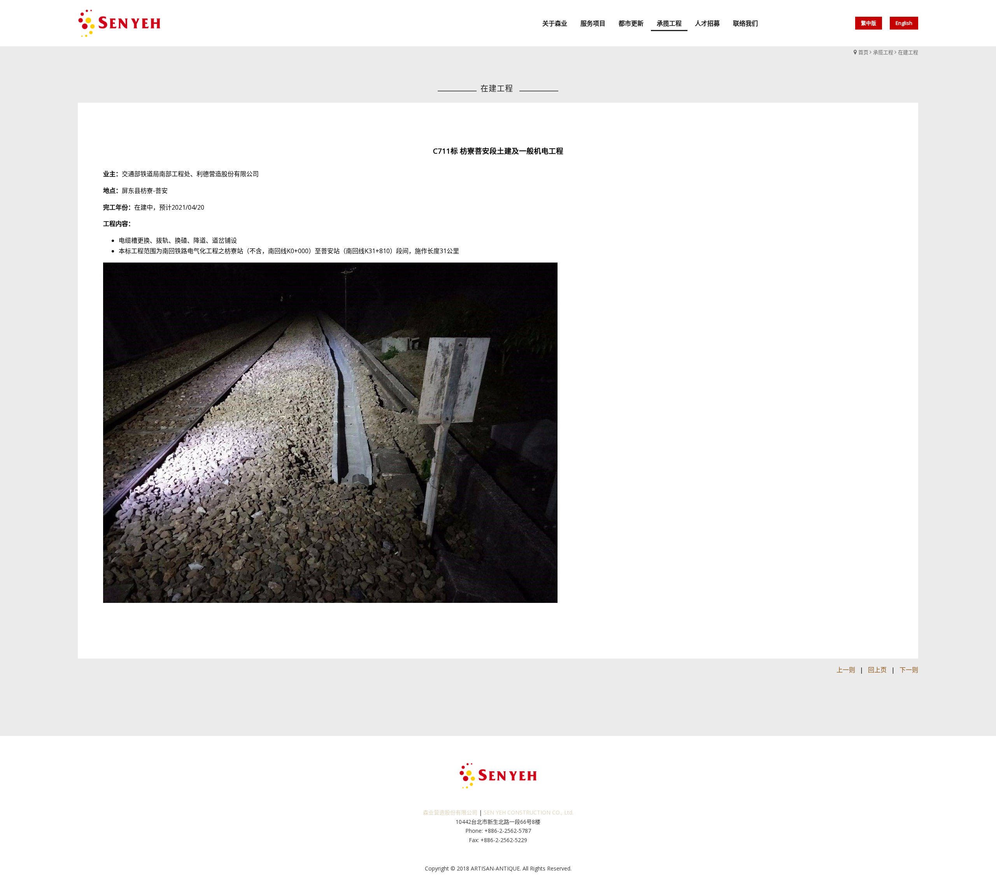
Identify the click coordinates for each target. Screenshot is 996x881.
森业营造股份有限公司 (450, 812)
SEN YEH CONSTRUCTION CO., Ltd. (528, 812)
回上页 (877, 670)
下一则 (909, 670)
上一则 (845, 670)
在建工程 (908, 52)
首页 (863, 52)
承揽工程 (883, 52)
